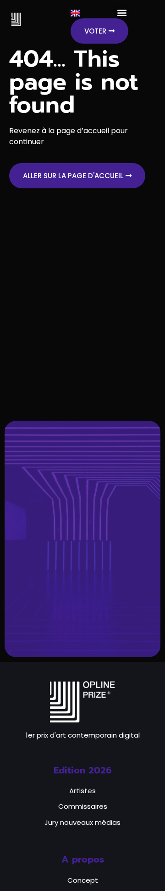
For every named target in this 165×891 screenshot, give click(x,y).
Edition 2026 (83, 770)
